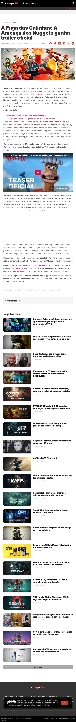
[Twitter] (70, 8)
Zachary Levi (41, 265)
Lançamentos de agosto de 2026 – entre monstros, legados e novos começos (53, 615)
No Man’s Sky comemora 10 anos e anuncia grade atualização (50, 581)
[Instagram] (74, 8)
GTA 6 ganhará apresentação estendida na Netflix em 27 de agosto (52, 633)
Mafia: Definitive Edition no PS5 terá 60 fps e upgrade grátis (52, 476)
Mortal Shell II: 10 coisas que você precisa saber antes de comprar (49, 424)
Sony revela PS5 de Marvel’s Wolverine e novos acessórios (52, 546)
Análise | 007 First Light (45, 458)
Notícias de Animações (10, 22)
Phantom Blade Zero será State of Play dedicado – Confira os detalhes (52, 563)
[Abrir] (2, 3)
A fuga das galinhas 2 (11, 290)
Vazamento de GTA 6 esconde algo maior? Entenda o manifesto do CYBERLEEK (50, 373)
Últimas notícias (30, 3)
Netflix (41, 94)
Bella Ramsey (18, 271)
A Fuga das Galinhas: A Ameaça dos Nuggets (38, 290)
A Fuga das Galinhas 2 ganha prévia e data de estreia (31, 119)
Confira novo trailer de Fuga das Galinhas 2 (26, 116)
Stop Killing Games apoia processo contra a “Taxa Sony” (50, 511)
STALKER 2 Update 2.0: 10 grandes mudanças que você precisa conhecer (52, 407)
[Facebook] (66, 8)
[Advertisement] (38, 226)
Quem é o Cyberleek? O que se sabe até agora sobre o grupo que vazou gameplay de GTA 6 (52, 321)
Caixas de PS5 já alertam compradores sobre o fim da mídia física (52, 650)
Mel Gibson (22, 268)
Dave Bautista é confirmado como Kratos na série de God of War (49, 355)
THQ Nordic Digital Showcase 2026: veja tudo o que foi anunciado (51, 598)
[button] (73, 3)
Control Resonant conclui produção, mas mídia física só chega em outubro (51, 389)
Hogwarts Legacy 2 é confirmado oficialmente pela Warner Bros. (49, 494)
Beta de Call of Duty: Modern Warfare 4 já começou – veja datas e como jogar (52, 337)
